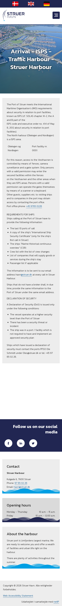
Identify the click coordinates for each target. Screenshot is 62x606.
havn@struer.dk (22, 487)
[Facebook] (8, 443)
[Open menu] (56, 15)
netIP (56, 601)
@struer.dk (26, 274)
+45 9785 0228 (34, 206)
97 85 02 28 (21, 483)
